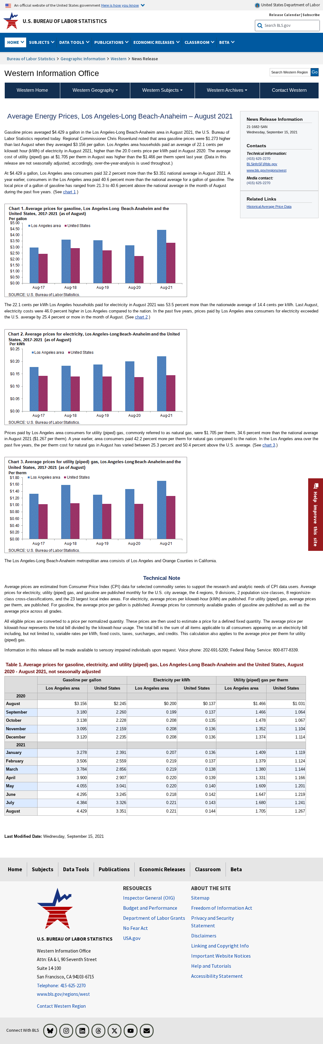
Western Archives (225, 90)
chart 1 (69, 192)
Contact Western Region (61, 1006)
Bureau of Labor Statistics (31, 58)
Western (118, 58)
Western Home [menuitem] (32, 90)
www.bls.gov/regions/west (266, 170)
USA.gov (131, 938)
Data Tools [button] (72, 42)
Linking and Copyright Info (220, 945)
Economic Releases (162, 869)
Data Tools (76, 869)
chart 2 (141, 317)
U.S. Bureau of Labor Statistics (65, 21)
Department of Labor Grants (154, 918)
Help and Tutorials (211, 966)
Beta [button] (224, 42)
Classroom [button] (197, 42)
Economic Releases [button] (154, 42)
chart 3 (268, 445)
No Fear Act (135, 928)
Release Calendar (284, 14)
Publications (114, 869)
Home (15, 869)
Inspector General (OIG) (149, 898)
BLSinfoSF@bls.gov (262, 164)
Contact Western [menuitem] (289, 90)
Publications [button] (109, 42)
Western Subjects (160, 90)
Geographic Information (83, 58)
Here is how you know (120, 5)
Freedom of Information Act (221, 908)
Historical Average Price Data (269, 206)
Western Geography (93, 90)
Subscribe (311, 14)
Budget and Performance (150, 908)
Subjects (42, 869)
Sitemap (200, 898)
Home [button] (13, 42)
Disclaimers (203, 935)
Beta (236, 869)
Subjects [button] (39, 42)
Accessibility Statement (217, 976)
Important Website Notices (221, 956)
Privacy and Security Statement (212, 922)
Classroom (208, 869)
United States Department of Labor (290, 5)
